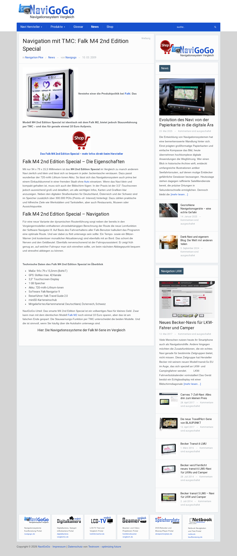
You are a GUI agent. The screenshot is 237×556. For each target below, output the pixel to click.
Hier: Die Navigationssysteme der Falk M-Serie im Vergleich (81, 330)
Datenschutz (75, 546)
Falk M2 (72, 314)
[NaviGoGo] (46, 11)
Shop (110, 27)
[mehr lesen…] (179, 194)
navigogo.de (29, 534)
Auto (86, 181)
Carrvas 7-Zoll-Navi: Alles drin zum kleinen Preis (196, 396)
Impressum (59, 546)
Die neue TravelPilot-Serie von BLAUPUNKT (196, 420)
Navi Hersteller (28, 28)
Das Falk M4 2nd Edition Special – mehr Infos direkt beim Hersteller (81, 153)
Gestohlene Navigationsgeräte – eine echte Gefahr (196, 208)
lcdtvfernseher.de (97, 534)
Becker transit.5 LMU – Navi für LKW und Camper (197, 495)
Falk (127, 93)
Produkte (55, 28)
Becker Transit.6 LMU (193, 443)
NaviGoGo (44, 546)
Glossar (78, 27)
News (95, 27)
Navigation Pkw (34, 57)
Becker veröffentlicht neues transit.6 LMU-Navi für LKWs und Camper (196, 469)
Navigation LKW (171, 271)
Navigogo (71, 57)
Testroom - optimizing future (104, 546)
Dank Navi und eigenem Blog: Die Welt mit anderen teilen (197, 240)
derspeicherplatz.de (163, 534)
